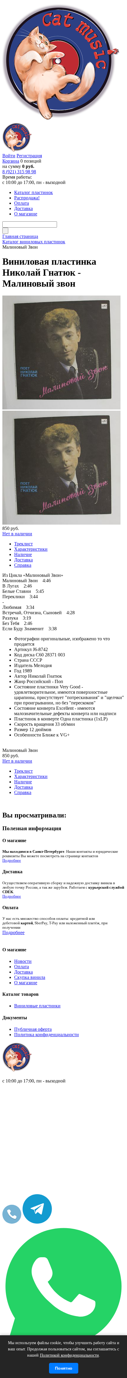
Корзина (10, 160)
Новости (23, 961)
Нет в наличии (17, 533)
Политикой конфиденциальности (69, 1355)
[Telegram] (37, 1222)
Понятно (63, 1368)
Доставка (23, 971)
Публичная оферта (33, 1029)
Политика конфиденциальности (46, 1034)
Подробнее (11, 860)
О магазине (25, 982)
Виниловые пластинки (37, 1005)
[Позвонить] (11, 1222)
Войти (8, 155)
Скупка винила (29, 977)
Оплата (21, 966)
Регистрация (29, 155)
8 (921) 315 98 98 (19, 171)
